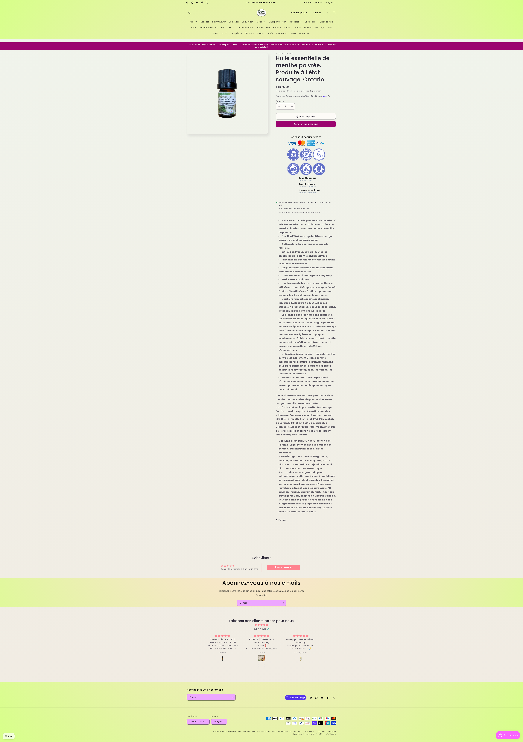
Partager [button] (283, 520)
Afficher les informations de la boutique (299, 212)
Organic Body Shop (228, 731)
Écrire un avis (283, 567)
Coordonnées (310, 731)
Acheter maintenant (306, 124)
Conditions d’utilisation (326, 734)
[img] (261, 625)
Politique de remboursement (302, 734)
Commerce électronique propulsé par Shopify (256, 731)
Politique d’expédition (327, 731)
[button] (190, 13)
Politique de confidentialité (290, 731)
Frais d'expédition (284, 91)
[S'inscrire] (283, 603)
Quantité (280, 101)
